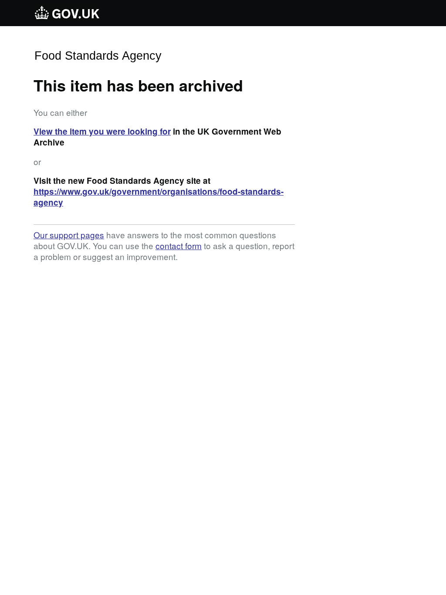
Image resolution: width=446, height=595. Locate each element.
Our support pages (69, 234)
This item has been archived (138, 85)
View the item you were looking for (102, 131)
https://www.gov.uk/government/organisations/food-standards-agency (159, 197)
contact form (178, 245)
